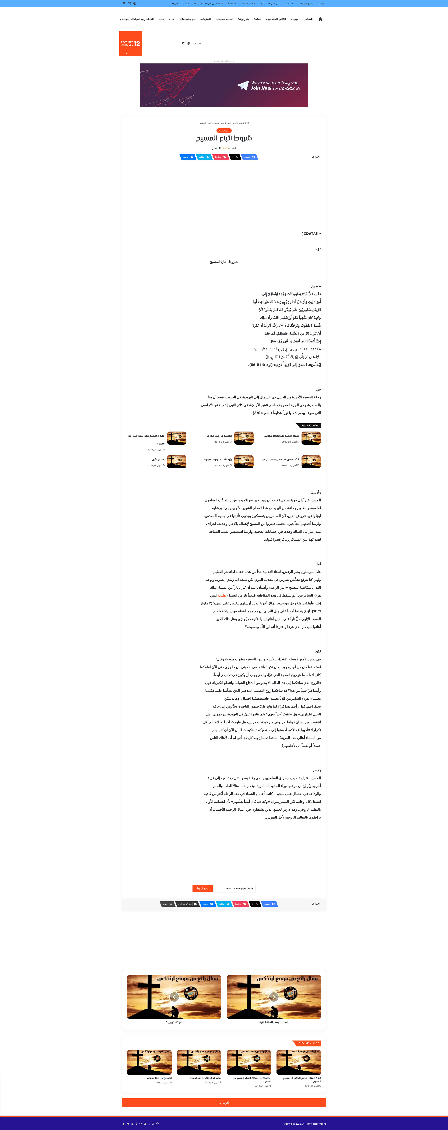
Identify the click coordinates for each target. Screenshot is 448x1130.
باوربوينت (243, 19)
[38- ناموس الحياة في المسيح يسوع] (311, 461)
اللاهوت (206, 19)
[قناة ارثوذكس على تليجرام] (224, 85)
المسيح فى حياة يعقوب (159, 1078)
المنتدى (308, 19)
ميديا (296, 19)
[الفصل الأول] (176, 461)
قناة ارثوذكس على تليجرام (224, 61)
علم (172, 19)
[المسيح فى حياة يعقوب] (149, 1062)
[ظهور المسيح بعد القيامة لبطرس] (311, 438)
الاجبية (261, 3)
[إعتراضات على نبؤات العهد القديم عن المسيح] (249, 1062)
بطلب (222, 595)
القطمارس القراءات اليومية (209, 3)
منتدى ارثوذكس (305, 3)
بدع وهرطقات (187, 19)
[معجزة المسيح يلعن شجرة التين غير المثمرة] (176, 438)
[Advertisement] (224, 187)
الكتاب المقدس (247, 3)
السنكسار (231, 3)
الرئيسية (321, 3)
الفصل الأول (158, 460)
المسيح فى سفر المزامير (219, 436)
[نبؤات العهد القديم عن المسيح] (199, 1062)
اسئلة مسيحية (224, 19)
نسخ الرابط (202, 888)
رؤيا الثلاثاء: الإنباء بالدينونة (218, 460)
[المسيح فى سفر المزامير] (244, 438)
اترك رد (224, 1102)
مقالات (257, 19)
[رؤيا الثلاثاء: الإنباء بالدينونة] (244, 461)
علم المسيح (225, 122)
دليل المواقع (274, 3)
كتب (161, 19)
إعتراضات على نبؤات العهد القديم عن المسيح (252, 1080)
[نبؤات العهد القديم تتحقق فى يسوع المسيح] (298, 1062)
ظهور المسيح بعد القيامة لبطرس (281, 436)
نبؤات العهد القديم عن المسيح (205, 1078)
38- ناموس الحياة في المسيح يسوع (280, 460)
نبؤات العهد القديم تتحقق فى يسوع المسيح (302, 1080)
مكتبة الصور (289, 3)
